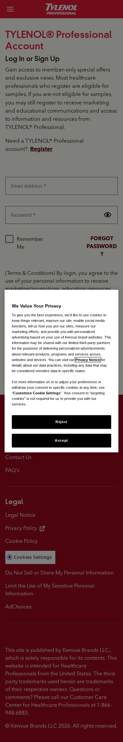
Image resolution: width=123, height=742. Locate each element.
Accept (61, 440)
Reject (61, 422)
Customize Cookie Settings (36, 393)
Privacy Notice (87, 359)
